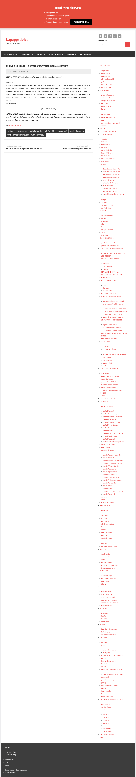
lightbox (106, 288)
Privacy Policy (11, 752)
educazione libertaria (108, 578)
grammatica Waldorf (108, 382)
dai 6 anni (10, 131)
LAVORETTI (104, 396)
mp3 (103, 120)
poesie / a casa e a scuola (111, 455)
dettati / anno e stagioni (111, 414)
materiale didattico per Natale (113, 194)
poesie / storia (108, 488)
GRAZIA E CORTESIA (108, 293)
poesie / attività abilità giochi (113, 460)
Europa (103, 218)
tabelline (104, 543)
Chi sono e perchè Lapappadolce (16, 770)
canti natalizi (105, 554)
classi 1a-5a (107, 728)
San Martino (105, 202)
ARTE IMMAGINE (106, 66)
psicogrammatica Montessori (113, 304)
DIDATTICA (70, 54)
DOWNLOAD (104, 90)
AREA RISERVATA (85, 54)
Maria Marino (23, 71)
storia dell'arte (106, 84)
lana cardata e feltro (108, 661)
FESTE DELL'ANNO (106, 134)
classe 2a (106, 717)
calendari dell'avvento (110, 183)
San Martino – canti (108, 205)
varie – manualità (107, 697)
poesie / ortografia (109, 483)
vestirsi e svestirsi (109, 366)
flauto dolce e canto (108, 568)
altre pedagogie (107, 575)
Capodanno (105, 139)
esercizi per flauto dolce (109, 565)
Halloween (105, 161)
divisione (104, 516)
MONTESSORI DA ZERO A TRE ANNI (114, 333)
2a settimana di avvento (111, 172)
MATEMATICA (105, 505)
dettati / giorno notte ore (112, 422)
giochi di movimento (108, 243)
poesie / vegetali (109, 494)
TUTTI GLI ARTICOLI (37, 135)
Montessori (105, 581)
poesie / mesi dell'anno (111, 477)
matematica (105, 114)
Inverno (104, 619)
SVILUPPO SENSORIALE (109, 339)
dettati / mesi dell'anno (111, 425)
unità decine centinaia (109, 546)
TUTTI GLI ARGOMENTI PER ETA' (18, 135)
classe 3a (106, 720)
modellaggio (105, 76)
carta (103, 645)
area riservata (9, 760)
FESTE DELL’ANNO (55, 54)
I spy (104, 285)
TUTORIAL (103, 637)
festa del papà (106, 156)
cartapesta (106, 653)
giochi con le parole (108, 444)
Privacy (7, 747)
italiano (104, 112)
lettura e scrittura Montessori (113, 301)
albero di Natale (108, 180)
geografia (104, 103)
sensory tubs (107, 291)
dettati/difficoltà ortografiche (113, 442)
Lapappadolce (17, 39)
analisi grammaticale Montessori (116, 311)
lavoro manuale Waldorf (109, 385)
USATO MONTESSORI (10, 54)
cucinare (106, 346)
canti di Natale (108, 186)
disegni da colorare (108, 100)
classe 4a (106, 723)
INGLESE (103, 393)
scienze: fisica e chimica (109, 603)
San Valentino (106, 208)
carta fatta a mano (109, 650)
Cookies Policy (11, 755)
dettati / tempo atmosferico (113, 433)
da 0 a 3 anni (105, 704)
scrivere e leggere (107, 502)
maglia (103, 667)
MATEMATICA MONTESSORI (111, 320)
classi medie (107, 731)
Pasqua (103, 200)
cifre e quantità (106, 513)
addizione (104, 510)
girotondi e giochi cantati (110, 245)
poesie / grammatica (110, 472)
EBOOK (102, 128)
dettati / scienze (108, 428)
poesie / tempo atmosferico (113, 491)
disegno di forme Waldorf (110, 376)
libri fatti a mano (107, 664)
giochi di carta (106, 106)
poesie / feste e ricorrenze (112, 463)
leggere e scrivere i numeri (110, 527)
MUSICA (103, 549)
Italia (103, 227)
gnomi (103, 658)
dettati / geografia (109, 419)
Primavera (105, 621)
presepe (106, 197)
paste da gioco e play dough (113, 674)
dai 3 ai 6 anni (106, 707)
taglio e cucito (106, 691)
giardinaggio (107, 360)
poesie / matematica (110, 474)
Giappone (104, 221)
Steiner (104, 584)
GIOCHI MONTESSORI (109, 280)
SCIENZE (103, 587)
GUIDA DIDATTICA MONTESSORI (111, 248)
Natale (103, 164)
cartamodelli (105, 98)
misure (103, 530)
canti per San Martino (108, 557)
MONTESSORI (26, 54)
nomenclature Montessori (110, 123)
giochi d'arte (105, 73)
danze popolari (106, 562)
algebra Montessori (110, 325)
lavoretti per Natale (110, 191)
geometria (105, 521)
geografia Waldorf (107, 379)
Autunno (104, 613)
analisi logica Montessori (113, 314)
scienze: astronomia (108, 597)
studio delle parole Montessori (113, 317)
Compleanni (105, 144)
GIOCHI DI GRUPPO (107, 238)
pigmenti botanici (107, 79)
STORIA (104, 336)
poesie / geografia (109, 469)
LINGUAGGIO (49, 131)
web (101, 737)
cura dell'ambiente (109, 349)
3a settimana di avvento (111, 174)
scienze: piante (106, 605)
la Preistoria (105, 632)
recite (103, 500)
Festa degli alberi (107, 150)
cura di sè (106, 352)
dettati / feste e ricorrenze (112, 416)
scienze (104, 126)
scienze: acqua (106, 591)
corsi (6, 762)
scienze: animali (107, 594)
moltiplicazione (106, 532)
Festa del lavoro (107, 153)
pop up (103, 683)
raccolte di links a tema (109, 685)
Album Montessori (107, 95)
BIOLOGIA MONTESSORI (110, 259)
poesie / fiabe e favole (111, 466)
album (7, 765)
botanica (106, 263)
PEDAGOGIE (104, 571)
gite (102, 224)
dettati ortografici (36, 131)
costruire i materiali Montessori (112, 655)
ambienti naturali (107, 216)
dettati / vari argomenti (111, 436)
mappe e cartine (107, 230)
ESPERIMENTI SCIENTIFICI (109, 131)
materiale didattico (108, 117)
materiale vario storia (108, 635)
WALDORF (40, 54)
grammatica (105, 447)
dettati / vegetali (109, 439)
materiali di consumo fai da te (111, 669)
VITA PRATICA (106, 341)
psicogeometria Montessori (112, 330)
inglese (103, 109)
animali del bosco (15, 125)
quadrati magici (106, 538)
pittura (103, 82)
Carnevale (104, 142)
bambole (104, 642)
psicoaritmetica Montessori (112, 327)
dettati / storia (108, 430)
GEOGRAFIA (104, 211)
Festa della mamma (108, 158)
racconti (104, 497)
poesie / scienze (108, 486)
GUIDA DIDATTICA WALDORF (110, 369)
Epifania (104, 147)
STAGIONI (103, 608)
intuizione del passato (109, 629)
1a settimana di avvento (111, 169)
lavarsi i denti (107, 363)
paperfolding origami (108, 680)
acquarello (105, 71)
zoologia (106, 269)
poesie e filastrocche (77, 131)
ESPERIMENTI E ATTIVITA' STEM (112, 275)
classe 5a (106, 726)
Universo (104, 235)
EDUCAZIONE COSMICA (109, 272)
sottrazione (105, 541)
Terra (103, 232)
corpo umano (107, 266)
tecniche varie (106, 87)
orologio (104, 535)
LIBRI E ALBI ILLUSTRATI (108, 398)
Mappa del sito (10, 772)
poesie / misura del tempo (112, 480)
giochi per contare (107, 524)
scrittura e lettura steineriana (111, 390)
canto (103, 559)
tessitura (104, 694)
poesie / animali (62, 131)
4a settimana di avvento (111, 177)
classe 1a (106, 714)
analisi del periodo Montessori (115, 309)
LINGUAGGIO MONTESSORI (111, 296)
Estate (103, 616)
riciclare (104, 688)
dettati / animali (22, 131)
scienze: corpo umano (109, 600)
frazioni (104, 518)
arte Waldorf (105, 373)
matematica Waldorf (108, 387)
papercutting (105, 677)
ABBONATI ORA (81, 22)
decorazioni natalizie (110, 188)
